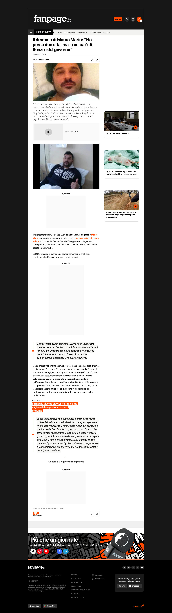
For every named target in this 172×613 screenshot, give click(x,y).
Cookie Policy (76, 586)
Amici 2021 (106, 32)
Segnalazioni (76, 579)
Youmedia (74, 575)
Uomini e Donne (69, 32)
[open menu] (31, 32)
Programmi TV (43, 32)
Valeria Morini (44, 60)
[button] (97, 60)
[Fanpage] (36, 567)
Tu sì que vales (95, 32)
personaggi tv (53, 508)
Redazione (75, 594)
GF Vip (59, 32)
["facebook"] (59, 551)
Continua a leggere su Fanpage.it (66, 461)
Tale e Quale (82, 32)
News (45, 508)
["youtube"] (46, 551)
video (61, 508)
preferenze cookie (78, 597)
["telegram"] (66, 551)
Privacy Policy (76, 582)
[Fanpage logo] (49, 19)
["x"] (52, 551)
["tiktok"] (33, 551)
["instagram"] (39, 551)
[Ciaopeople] (138, 607)
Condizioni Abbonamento (80, 590)
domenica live (37, 508)
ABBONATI (118, 19)
